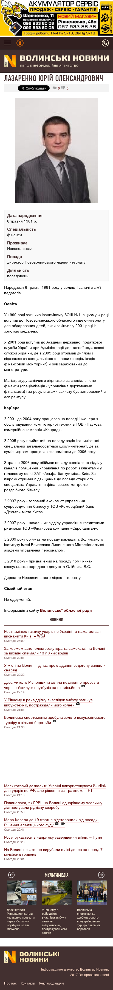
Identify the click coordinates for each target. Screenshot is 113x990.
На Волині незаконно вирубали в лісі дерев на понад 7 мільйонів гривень (53, 852)
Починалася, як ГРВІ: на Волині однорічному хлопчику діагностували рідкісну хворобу (53, 805)
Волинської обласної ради (66, 610)
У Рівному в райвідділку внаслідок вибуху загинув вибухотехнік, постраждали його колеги (48, 702)
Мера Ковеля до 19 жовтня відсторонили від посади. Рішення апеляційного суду (51, 822)
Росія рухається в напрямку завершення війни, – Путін (53, 837)
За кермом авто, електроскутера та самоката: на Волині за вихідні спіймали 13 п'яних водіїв (54, 650)
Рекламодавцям (51, 983)
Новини (56, 620)
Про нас (10, 983)
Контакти (28, 983)
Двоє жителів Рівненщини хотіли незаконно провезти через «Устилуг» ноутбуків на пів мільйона (51, 684)
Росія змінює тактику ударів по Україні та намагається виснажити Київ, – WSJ (52, 633)
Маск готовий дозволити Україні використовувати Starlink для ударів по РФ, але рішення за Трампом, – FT (55, 788)
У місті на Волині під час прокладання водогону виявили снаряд (55, 667)
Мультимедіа (57, 875)
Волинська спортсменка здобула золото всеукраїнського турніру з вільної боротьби (55, 719)
